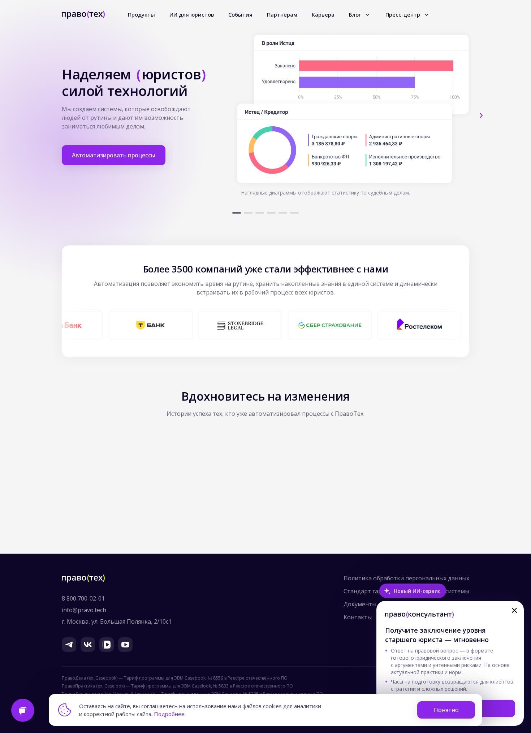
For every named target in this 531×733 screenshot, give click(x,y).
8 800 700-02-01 (83, 598)
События (240, 14)
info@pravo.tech (84, 610)
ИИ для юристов (191, 14)
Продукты (141, 14)
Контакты (358, 617)
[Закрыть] (514, 610)
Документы (360, 604)
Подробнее (169, 713)
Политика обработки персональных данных (406, 578)
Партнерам (282, 14)
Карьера (323, 14)
